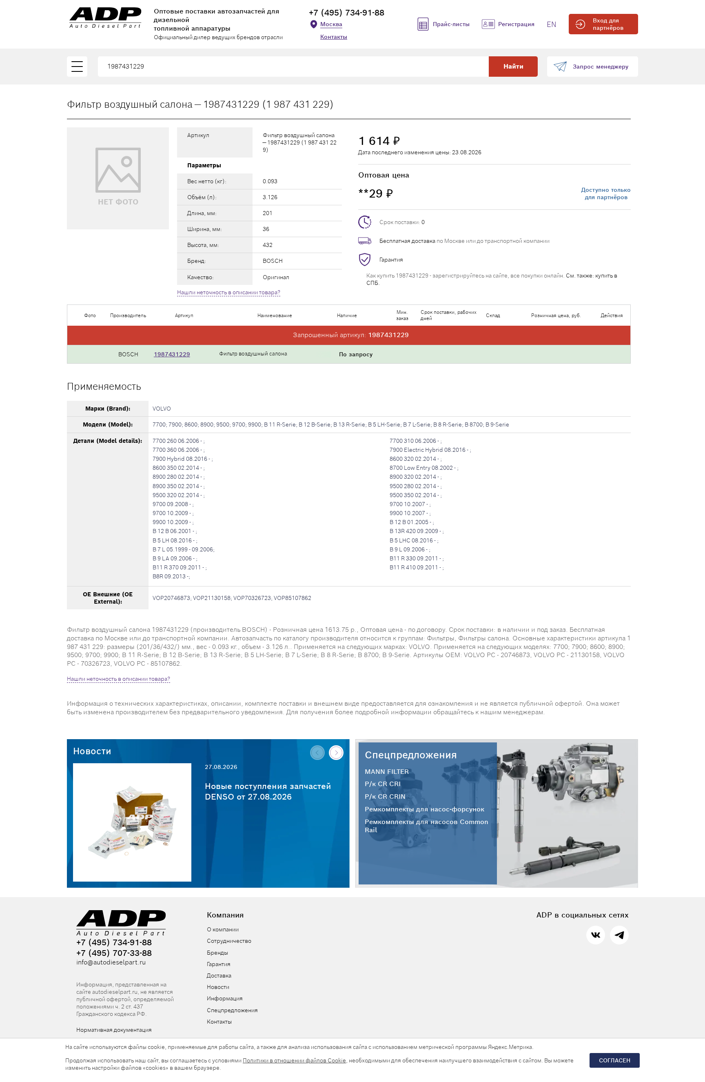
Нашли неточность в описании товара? (228, 292)
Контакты (333, 36)
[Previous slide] (317, 752)
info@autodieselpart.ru (111, 962)
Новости (92, 751)
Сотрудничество (229, 940)
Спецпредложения (411, 755)
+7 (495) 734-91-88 (346, 12)
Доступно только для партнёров (606, 193)
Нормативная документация (114, 1029)
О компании (223, 929)
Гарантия (391, 259)
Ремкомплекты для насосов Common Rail (426, 826)
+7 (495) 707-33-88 (114, 953)
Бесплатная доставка (407, 240)
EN (551, 24)
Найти (513, 66)
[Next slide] (336, 752)
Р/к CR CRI (383, 784)
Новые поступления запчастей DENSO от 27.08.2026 (268, 791)
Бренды (217, 952)
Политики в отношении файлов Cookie (294, 1060)
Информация (225, 998)
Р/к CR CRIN (385, 797)
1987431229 (172, 354)
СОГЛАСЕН (614, 1060)
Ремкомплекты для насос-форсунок (424, 809)
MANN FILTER (387, 772)
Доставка (219, 975)
